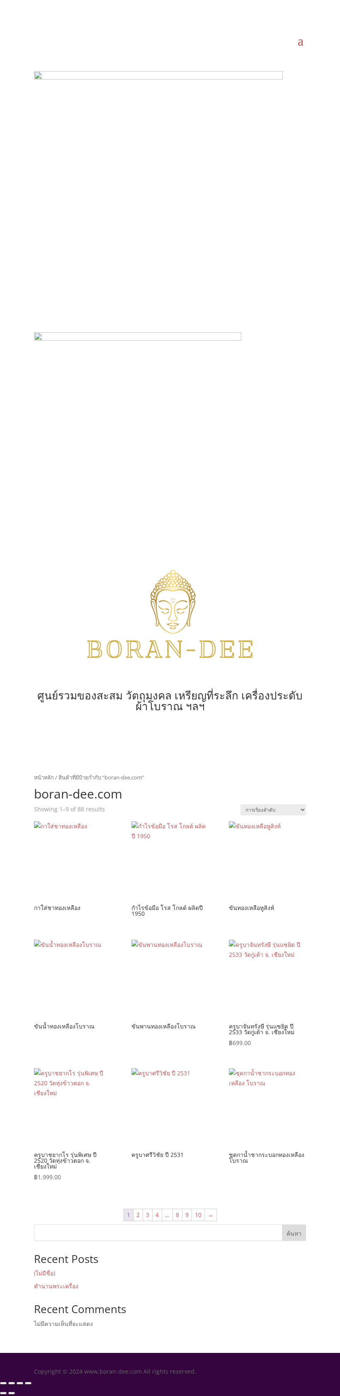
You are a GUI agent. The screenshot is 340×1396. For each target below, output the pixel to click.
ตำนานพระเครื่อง (56, 1286)
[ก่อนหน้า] (3, 1393)
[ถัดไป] (11, 1393)
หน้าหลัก (44, 777)
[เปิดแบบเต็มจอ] (11, 1383)
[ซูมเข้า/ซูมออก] (3, 1383)
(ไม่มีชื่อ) (44, 1273)
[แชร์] (20, 1383)
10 (198, 1215)
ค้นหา (294, 1233)
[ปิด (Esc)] (28, 1383)
